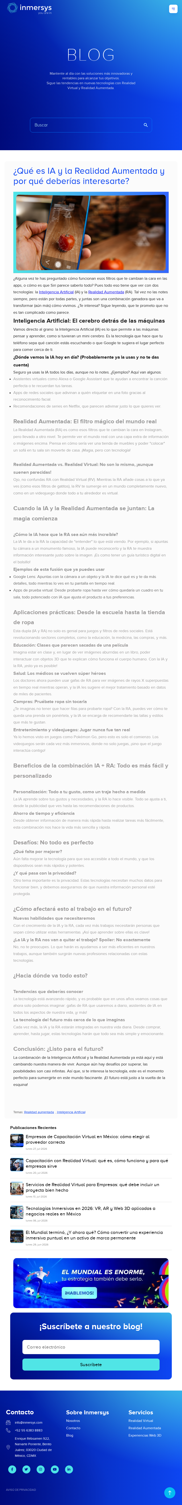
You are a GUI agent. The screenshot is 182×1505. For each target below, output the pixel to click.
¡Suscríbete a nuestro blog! (91, 1326)
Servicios (141, 1412)
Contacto (73, 1428)
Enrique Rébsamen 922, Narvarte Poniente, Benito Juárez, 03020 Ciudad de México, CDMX (33, 1447)
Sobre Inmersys (87, 1412)
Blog (69, 1435)
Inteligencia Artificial (56, 292)
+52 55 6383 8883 (28, 1430)
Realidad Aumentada (106, 292)
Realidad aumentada (39, 1112)
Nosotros (73, 1421)
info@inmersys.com (28, 1423)
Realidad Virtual (141, 1421)
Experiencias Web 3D (145, 1435)
